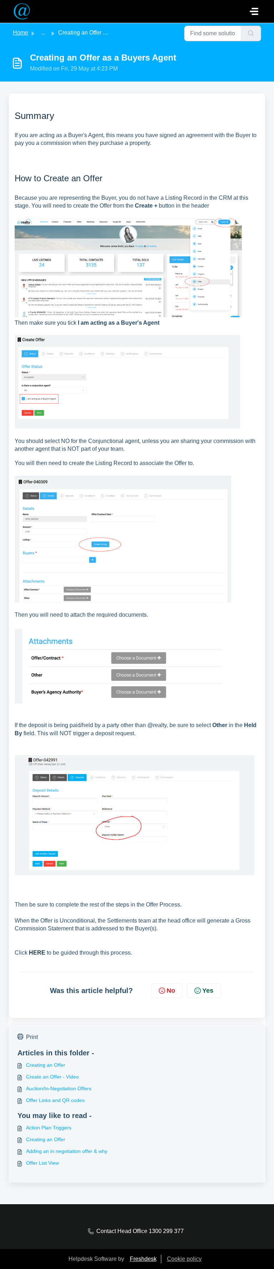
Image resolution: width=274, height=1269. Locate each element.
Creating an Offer (45, 1065)
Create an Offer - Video (52, 1077)
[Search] (251, 33)
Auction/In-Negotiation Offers (58, 1088)
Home (20, 33)
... (43, 33)
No (171, 990)
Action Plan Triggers (48, 1127)
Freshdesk (143, 1259)
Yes (207, 990)
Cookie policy (184, 1259)
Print (32, 1037)
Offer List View (42, 1163)
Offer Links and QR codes (55, 1100)
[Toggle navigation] (254, 11)
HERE (37, 953)
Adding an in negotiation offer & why (66, 1151)
